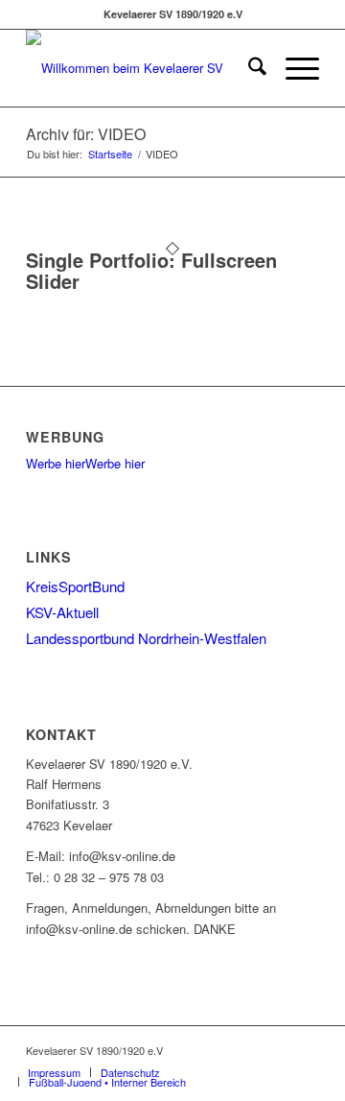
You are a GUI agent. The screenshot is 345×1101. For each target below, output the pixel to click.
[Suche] (247, 68)
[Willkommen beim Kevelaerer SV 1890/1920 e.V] (143, 68)
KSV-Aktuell (62, 612)
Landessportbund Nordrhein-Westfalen (146, 638)
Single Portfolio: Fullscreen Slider (151, 270)
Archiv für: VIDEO (86, 134)
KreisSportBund (75, 586)
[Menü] (292, 68)
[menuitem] (247, 68)
